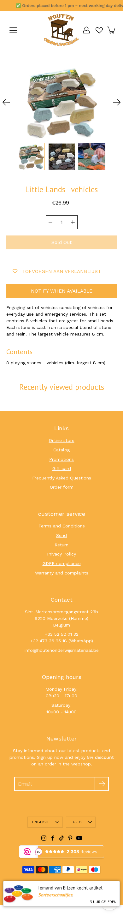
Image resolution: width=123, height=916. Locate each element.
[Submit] (102, 784)
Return (61, 544)
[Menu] (13, 30)
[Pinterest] (70, 838)
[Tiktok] (61, 838)
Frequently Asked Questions (61, 477)
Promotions (61, 459)
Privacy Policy (61, 553)
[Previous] (6, 102)
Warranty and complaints (61, 572)
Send (61, 535)
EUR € (76, 822)
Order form (61, 487)
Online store (61, 440)
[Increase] (73, 222)
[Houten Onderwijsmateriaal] (61, 30)
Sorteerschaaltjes (55, 895)
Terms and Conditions (61, 525)
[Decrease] (50, 222)
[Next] (116, 102)
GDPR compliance (62, 563)
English (40, 822)
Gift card (61, 468)
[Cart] (112, 30)
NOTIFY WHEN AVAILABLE (61, 291)
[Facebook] (53, 838)
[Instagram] (44, 838)
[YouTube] (79, 838)
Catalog (61, 449)
